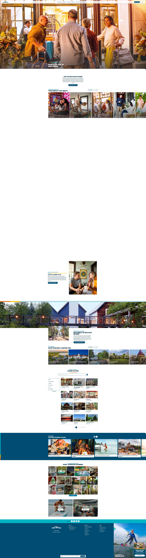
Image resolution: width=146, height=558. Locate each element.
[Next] (84, 427)
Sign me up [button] (60, 509)
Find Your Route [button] (85, 509)
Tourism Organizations (87, 530)
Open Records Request (102, 530)
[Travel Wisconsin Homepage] (5, 2)
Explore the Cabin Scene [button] (52, 282)
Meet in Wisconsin (87, 533)
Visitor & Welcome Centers (103, 528)
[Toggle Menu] (142, 2)
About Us (101, 526)
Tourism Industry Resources (88, 526)
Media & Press (86, 531)
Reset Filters (54, 391)
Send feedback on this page (71, 529)
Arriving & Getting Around (103, 527)
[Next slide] (97, 90)
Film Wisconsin (86, 528)
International (86, 532)
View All (91, 347)
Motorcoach (86, 529)
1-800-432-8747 (72, 526)
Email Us (71, 525)
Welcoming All (101, 529)
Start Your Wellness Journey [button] (78, 342)
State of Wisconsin (102, 531)
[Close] (144, 543)
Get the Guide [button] (139, 555)
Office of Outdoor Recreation (88, 527)
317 (82, 427)
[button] (137, 2)
